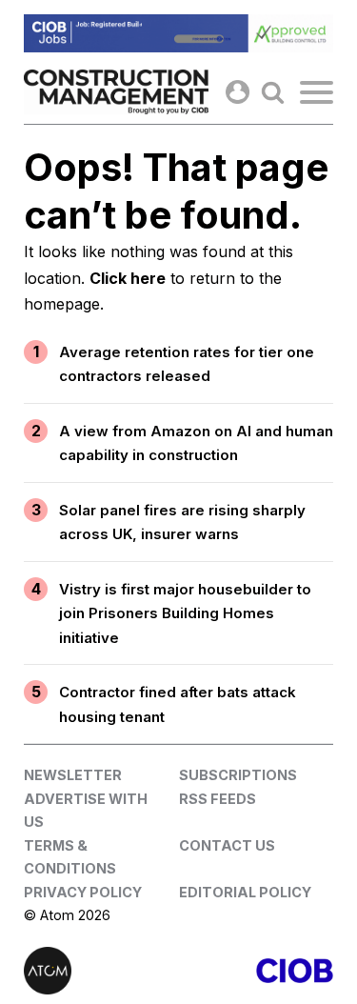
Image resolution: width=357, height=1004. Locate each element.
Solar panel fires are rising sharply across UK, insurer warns (182, 522)
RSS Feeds (217, 799)
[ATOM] (101, 970)
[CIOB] (256, 970)
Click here (127, 278)
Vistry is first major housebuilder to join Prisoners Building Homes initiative (185, 613)
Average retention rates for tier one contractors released (186, 364)
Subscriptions (238, 775)
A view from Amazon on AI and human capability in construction (196, 443)
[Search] (273, 92)
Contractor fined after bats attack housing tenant (177, 704)
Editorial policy (245, 892)
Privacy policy (83, 892)
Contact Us (227, 845)
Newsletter (73, 775)
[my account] (237, 92)
